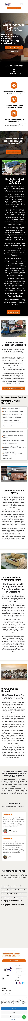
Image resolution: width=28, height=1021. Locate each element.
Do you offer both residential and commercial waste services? (13, 890)
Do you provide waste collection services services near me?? (11, 886)
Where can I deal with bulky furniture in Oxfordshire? (11, 901)
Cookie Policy (13, 1019)
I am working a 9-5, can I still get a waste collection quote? (11, 894)
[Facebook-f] (17, 983)
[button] (26, 997)
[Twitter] (23, 983)
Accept (14, 1008)
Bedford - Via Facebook (13, 831)
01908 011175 (14, 73)
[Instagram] (20, 983)
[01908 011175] (14, 70)
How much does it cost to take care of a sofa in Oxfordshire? (13, 905)
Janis (9, 830)
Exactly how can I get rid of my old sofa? (12, 898)
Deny (14, 1012)
